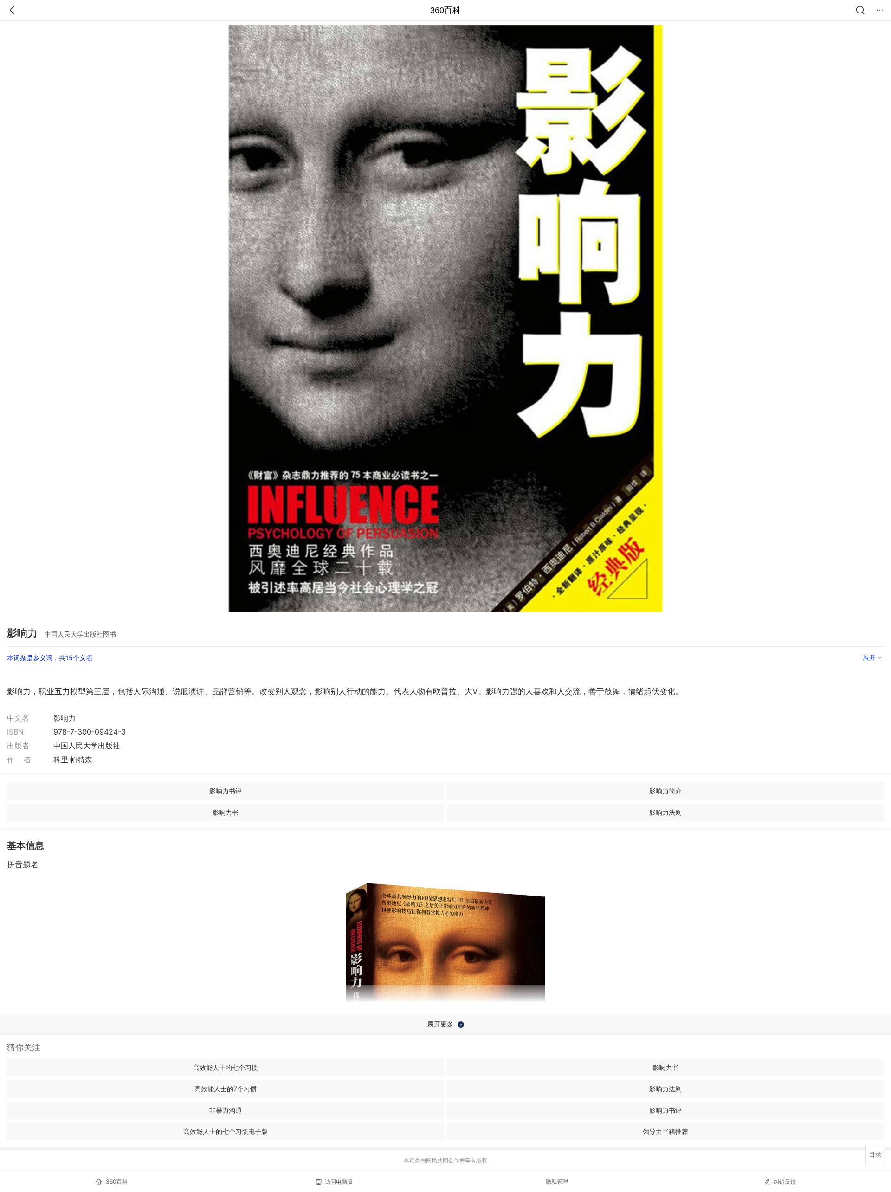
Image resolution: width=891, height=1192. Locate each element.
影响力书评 (225, 791)
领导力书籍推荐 (665, 1131)
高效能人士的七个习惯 (225, 1067)
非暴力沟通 (225, 1110)
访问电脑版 (339, 1181)
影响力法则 (665, 812)
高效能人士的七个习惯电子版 (225, 1131)
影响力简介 (665, 791)
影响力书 (226, 812)
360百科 (445, 10)
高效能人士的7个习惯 (225, 1089)
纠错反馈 (785, 1181)
